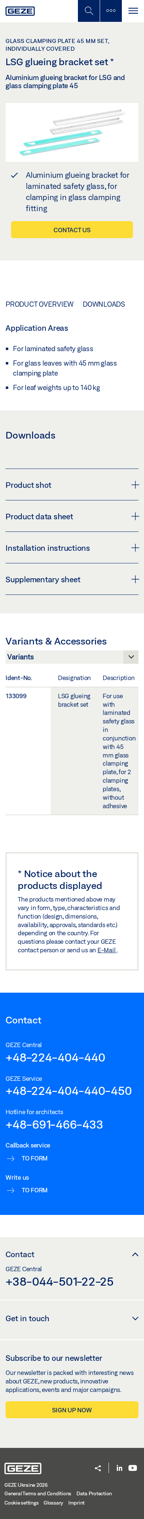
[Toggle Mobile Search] (89, 11)
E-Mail (107, 949)
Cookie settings (21, 1503)
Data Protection (94, 1493)
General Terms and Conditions (37, 1493)
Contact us (72, 229)
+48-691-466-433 (54, 1124)
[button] (97, 1469)
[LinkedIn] (119, 1468)
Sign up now (72, 1409)
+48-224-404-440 (55, 1057)
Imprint (76, 1503)
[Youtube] (133, 1468)
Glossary (53, 1503)
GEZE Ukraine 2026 (26, 1485)
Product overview (39, 304)
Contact (20, 1254)
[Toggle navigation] (133, 11)
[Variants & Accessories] (72, 658)
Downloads (104, 304)
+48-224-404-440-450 (68, 1090)
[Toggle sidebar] (111, 11)
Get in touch (27, 1318)
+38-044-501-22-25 (60, 1281)
